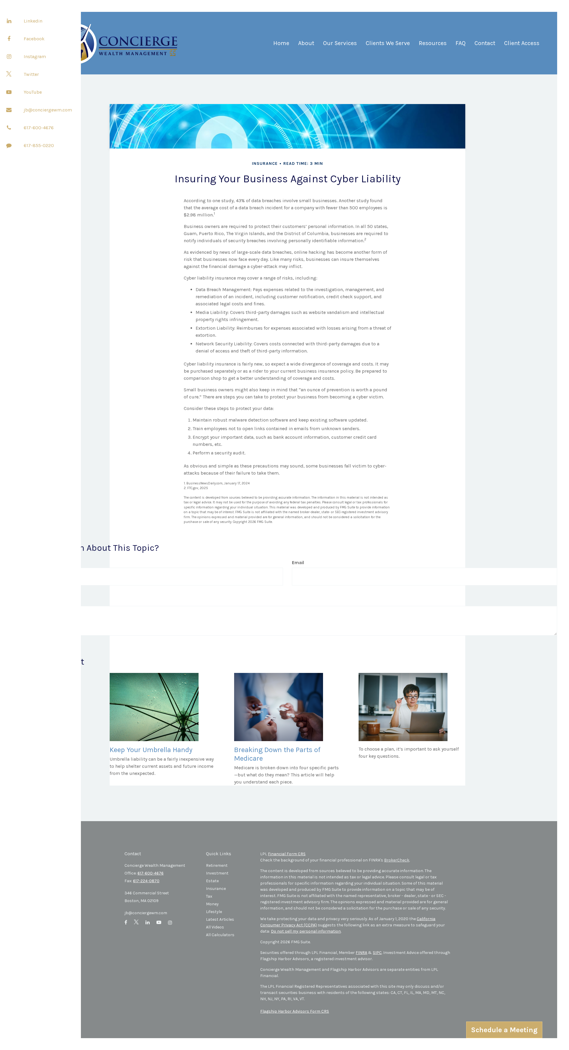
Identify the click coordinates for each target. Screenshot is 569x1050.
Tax (209, 896)
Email (298, 562)
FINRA (361, 952)
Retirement (217, 865)
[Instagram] (9, 56)
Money (212, 904)
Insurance (216, 888)
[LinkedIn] (9, 21)
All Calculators (220, 934)
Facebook (34, 39)
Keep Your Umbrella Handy (151, 750)
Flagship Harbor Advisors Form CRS (294, 1011)
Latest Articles (220, 919)
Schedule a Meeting (504, 1030)
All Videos (215, 927)
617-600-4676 (39, 127)
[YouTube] (9, 92)
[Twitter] (9, 74)
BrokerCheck (396, 860)
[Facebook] (9, 38)
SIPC (377, 952)
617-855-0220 (39, 145)
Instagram (35, 56)
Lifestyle (214, 911)
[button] (306, 45)
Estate (212, 880)
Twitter (31, 74)
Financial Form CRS (287, 853)
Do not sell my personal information (306, 931)
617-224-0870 (146, 880)
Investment (217, 873)
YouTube (33, 92)
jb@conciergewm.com (48, 110)
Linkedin (33, 21)
